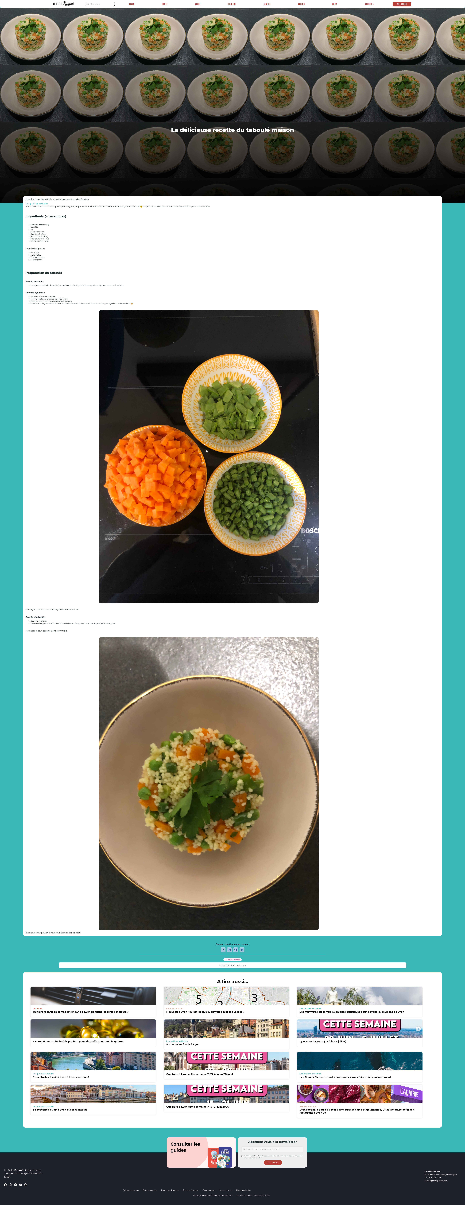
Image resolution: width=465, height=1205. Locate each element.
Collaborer (402, 4)
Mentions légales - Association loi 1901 (253, 1195)
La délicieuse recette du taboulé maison (72, 199)
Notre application (243, 1190)
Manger (131, 4)
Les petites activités (43, 199)
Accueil (29, 199)
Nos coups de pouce (170, 1190)
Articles (301, 4)
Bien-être (267, 4)
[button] (369, 4)
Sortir (164, 4)
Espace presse (209, 1190)
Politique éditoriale (190, 1190)
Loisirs (197, 4)
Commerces (232, 4)
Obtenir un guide (150, 1190)
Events (334, 4)
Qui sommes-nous (131, 1190)
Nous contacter (225, 1190)
